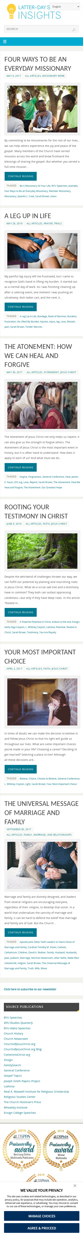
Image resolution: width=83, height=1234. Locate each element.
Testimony (32, 632)
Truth (31, 968)
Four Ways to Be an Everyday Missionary (26, 191)
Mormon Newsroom (42, 958)
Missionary (10, 196)
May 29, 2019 (15, 223)
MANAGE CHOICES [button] (41, 1216)
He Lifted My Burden (28, 321)
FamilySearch (12, 1065)
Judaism (14, 958)
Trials (58, 223)
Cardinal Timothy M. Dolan (42, 947)
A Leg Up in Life (27, 216)
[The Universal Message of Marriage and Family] (42, 865)
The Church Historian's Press (22, 1102)
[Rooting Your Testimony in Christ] (42, 551)
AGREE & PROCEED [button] (42, 1228)
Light (27, 784)
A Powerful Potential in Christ (35, 622)
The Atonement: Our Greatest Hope (43, 487)
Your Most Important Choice (62, 784)
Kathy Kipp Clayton (14, 627)
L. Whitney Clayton (35, 627)
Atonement (51, 372)
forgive (23, 476)
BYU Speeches (59, 185)
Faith (46, 523)
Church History (13, 1033)
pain (6, 326)
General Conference (53, 476)
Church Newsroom (16, 1039)
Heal (67, 476)
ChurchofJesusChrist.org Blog (23, 1049)
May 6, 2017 (14, 76)
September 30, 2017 (19, 829)
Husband (60, 952)
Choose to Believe (47, 778)
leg (58, 321)
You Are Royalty (47, 632)
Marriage (25, 958)
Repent (33, 482)
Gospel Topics (13, 1075)
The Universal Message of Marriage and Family (41, 813)
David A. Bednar (37, 952)
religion (22, 963)
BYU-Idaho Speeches (17, 1028)
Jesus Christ (68, 372)
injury (52, 321)
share (53, 196)
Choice (32, 778)
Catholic (62, 947)
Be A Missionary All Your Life (35, 185)
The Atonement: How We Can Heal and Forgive (38, 356)
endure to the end (61, 622)
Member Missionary (60, 191)
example (73, 185)
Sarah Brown (42, 196)
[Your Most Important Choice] (42, 702)
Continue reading (20, 176)
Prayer (48, 223)
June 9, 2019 (14, 523)
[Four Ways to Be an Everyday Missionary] (42, 109)
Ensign (75, 622)
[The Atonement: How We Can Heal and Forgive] (42, 405)
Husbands (71, 952)
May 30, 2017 (15, 372)
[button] (75, 1186)
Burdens (71, 316)
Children (22, 952)
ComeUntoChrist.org (17, 1054)
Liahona (50, 627)
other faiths (60, 958)
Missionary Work (53, 76)
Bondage (42, 316)
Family (50, 952)
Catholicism (10, 952)
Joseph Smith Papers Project (22, 1081)
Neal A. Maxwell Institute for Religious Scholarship (36, 1091)
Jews (6, 958)
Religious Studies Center (20, 1097)
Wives (44, 968)
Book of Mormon (57, 316)
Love (63, 321)
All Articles (33, 76)
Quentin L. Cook (25, 196)
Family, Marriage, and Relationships (48, 834)
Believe (24, 778)
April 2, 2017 (14, 668)
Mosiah (71, 321)
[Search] (74, 30)
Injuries (44, 321)
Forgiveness (34, 476)
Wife (37, 968)
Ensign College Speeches (20, 1113)
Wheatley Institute (15, 1107)
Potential (60, 627)
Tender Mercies (33, 326)
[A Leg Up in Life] (42, 250)
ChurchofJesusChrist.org (19, 1044)
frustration (10, 321)
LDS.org (18, 482)
